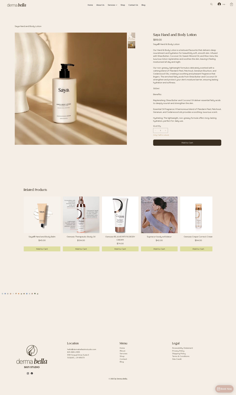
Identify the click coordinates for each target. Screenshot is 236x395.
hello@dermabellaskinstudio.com (81, 359)
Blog (122, 372)
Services (123, 364)
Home (122, 358)
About (122, 361)
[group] (118, 234)
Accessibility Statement (182, 358)
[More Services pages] (116, 5)
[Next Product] (208, 224)
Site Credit (177, 369)
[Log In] (219, 4)
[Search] (211, 4)
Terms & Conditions (180, 366)
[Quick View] (40, 225)
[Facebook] (31, 383)
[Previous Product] (27, 224)
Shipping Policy (179, 364)
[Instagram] (28, 383)
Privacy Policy (178, 361)
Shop (122, 366)
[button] (231, 4)
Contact (123, 369)
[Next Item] (229, 320)
